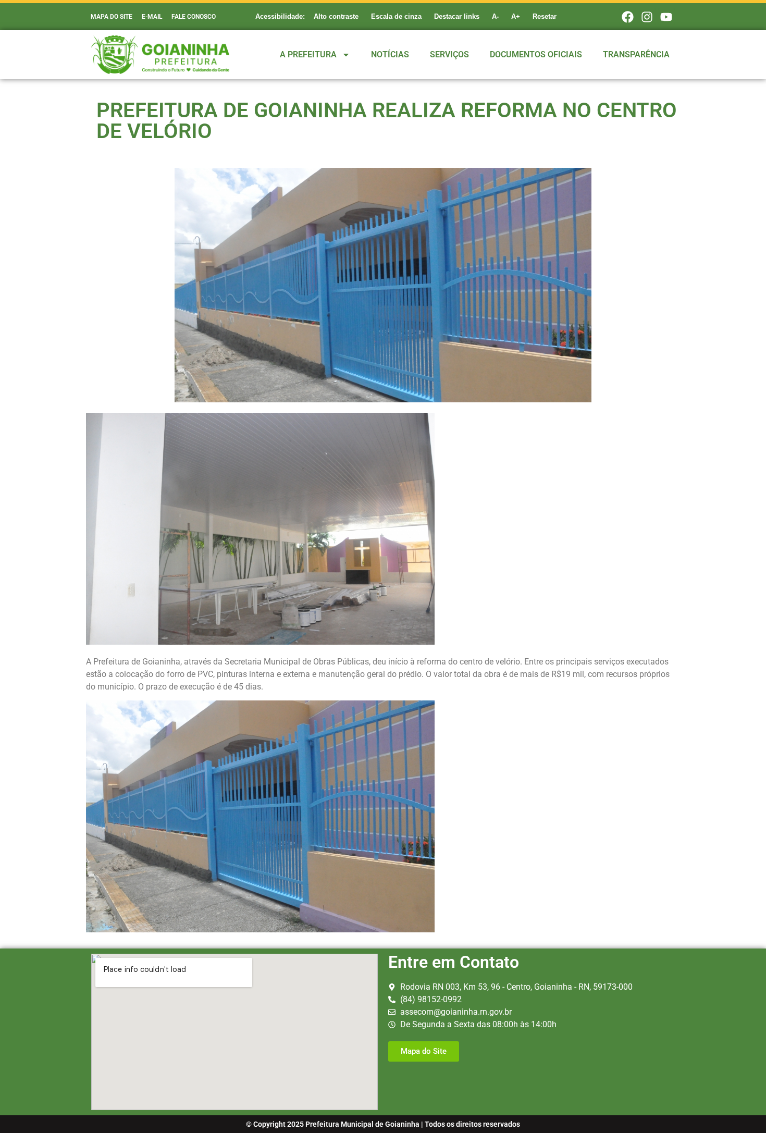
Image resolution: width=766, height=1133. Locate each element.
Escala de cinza (396, 16)
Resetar (545, 16)
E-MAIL (152, 16)
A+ (515, 16)
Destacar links (456, 16)
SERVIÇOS (449, 54)
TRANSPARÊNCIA (636, 54)
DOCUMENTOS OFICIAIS (536, 54)
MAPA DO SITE (111, 16)
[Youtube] (666, 16)
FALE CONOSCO (193, 16)
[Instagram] (647, 16)
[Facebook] (627, 16)
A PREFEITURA (308, 54)
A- (495, 16)
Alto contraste (336, 16)
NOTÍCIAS (390, 54)
